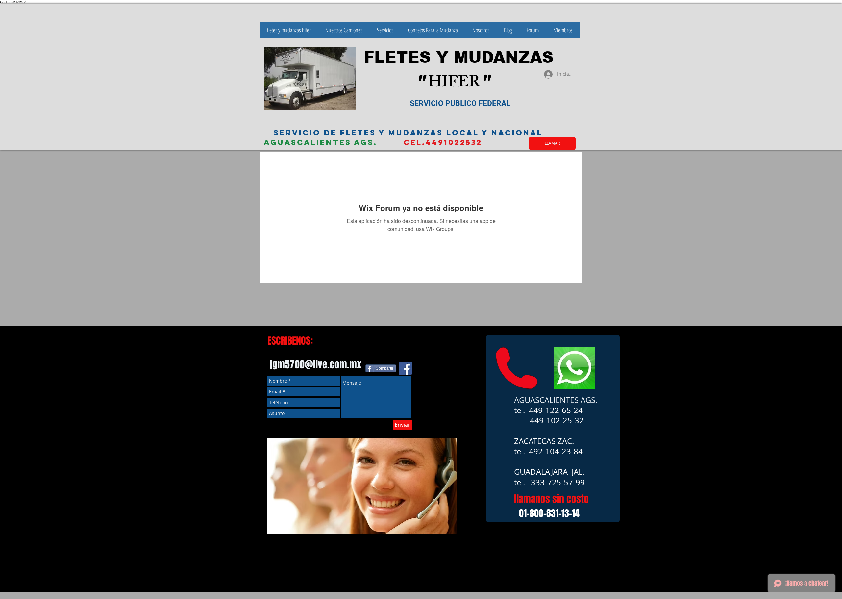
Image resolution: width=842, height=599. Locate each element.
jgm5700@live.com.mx (315, 364)
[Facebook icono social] (405, 368)
